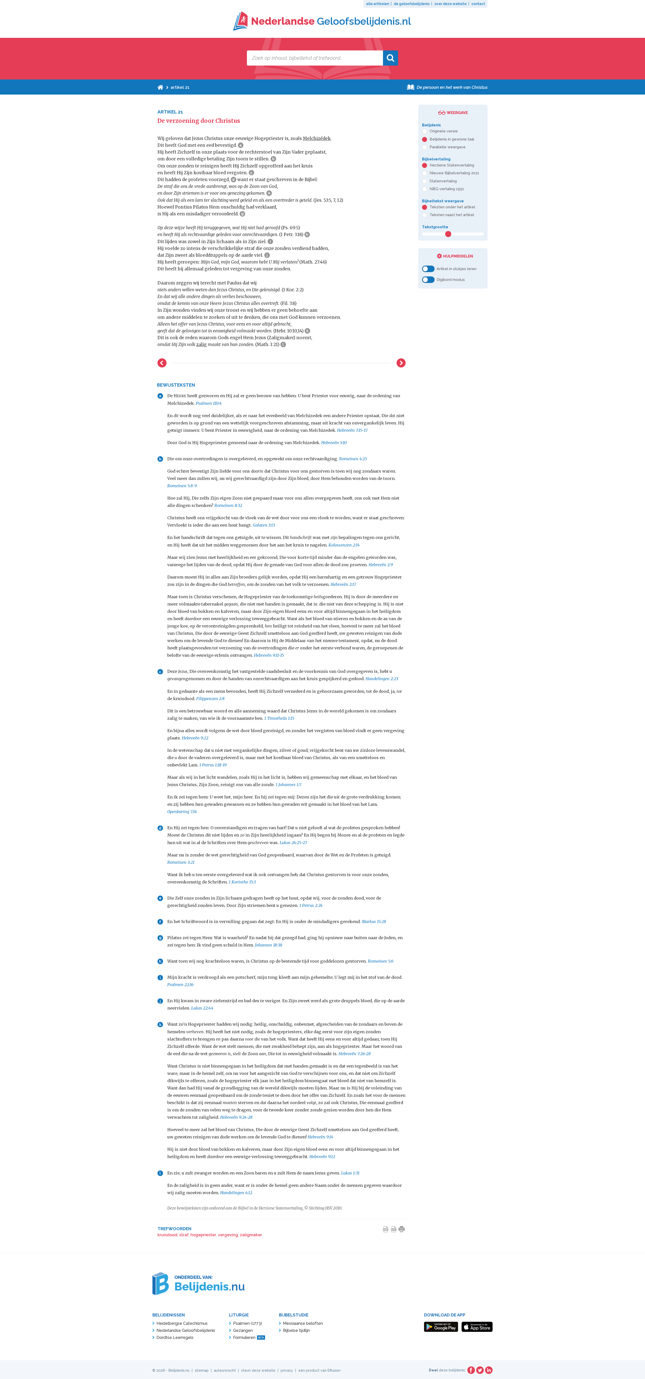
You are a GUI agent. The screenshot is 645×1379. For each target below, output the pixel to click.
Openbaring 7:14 (182, 811)
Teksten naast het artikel (452, 215)
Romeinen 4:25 (353, 458)
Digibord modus (451, 279)
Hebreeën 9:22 (195, 737)
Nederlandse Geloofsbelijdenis (185, 1330)
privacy (287, 1370)
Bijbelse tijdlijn (296, 1330)
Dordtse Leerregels (175, 1337)
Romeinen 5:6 (380, 961)
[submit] (390, 58)
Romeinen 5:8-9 (182, 485)
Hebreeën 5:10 (334, 442)
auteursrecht (225, 1370)
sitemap (202, 1370)
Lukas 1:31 (350, 1172)
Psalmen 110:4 (209, 403)
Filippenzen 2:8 (210, 698)
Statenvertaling (443, 181)
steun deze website (258, 1370)
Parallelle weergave (448, 147)
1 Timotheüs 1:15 (279, 718)
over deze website (450, 4)
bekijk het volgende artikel (401, 362)
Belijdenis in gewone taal (452, 139)
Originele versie (444, 131)
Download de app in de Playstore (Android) (441, 1327)
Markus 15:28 (374, 921)
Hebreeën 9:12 (322, 1156)
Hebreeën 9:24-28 (236, 1117)
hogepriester (203, 1234)
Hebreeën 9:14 (320, 1136)
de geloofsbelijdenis (412, 4)
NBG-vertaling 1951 (447, 189)
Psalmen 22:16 (180, 984)
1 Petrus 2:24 (311, 905)
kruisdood (167, 1234)
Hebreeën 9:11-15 (269, 655)
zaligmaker (251, 1234)
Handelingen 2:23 (382, 678)
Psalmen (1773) (247, 1323)
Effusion (334, 1370)
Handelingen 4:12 (236, 1192)
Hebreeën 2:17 (343, 584)
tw (480, 1370)
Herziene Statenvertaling (452, 165)
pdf (386, 1229)
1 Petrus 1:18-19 (213, 764)
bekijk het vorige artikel (162, 362)
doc (394, 1229)
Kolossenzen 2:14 (344, 545)
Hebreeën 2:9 (381, 564)
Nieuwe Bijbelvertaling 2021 (454, 173)
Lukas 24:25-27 (293, 842)
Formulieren (248, 1337)
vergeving (228, 1234)
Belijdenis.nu (179, 1370)
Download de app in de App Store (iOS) (477, 1327)
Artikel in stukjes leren (456, 268)
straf (184, 1234)
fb (471, 1370)
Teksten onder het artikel (452, 207)
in (489, 1370)
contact (478, 4)
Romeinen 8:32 (228, 505)
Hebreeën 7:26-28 (355, 1053)
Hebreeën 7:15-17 (352, 430)
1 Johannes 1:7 (288, 784)
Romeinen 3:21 (181, 862)
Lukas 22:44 (202, 1008)
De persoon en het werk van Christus (452, 87)
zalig (201, 344)
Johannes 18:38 (268, 944)
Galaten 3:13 (264, 525)
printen (402, 1229)
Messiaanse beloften (303, 1323)
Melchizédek (317, 138)
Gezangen (243, 1330)
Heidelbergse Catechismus (182, 1323)
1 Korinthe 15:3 (242, 881)
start (160, 87)
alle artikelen (377, 4)
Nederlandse (331, 21)
